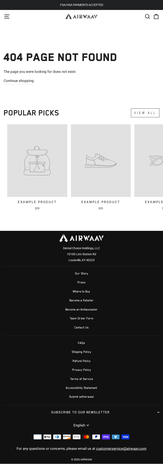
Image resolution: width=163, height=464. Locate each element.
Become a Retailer (81, 300)
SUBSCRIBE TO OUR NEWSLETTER (80, 412)
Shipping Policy (81, 351)
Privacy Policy (81, 369)
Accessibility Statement (81, 387)
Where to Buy (81, 291)
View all (145, 113)
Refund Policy (82, 361)
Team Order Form (81, 318)
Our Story (81, 273)
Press (81, 282)
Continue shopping (19, 81)
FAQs (81, 343)
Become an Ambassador (81, 309)
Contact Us (81, 327)
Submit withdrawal (81, 396)
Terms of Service (81, 379)
